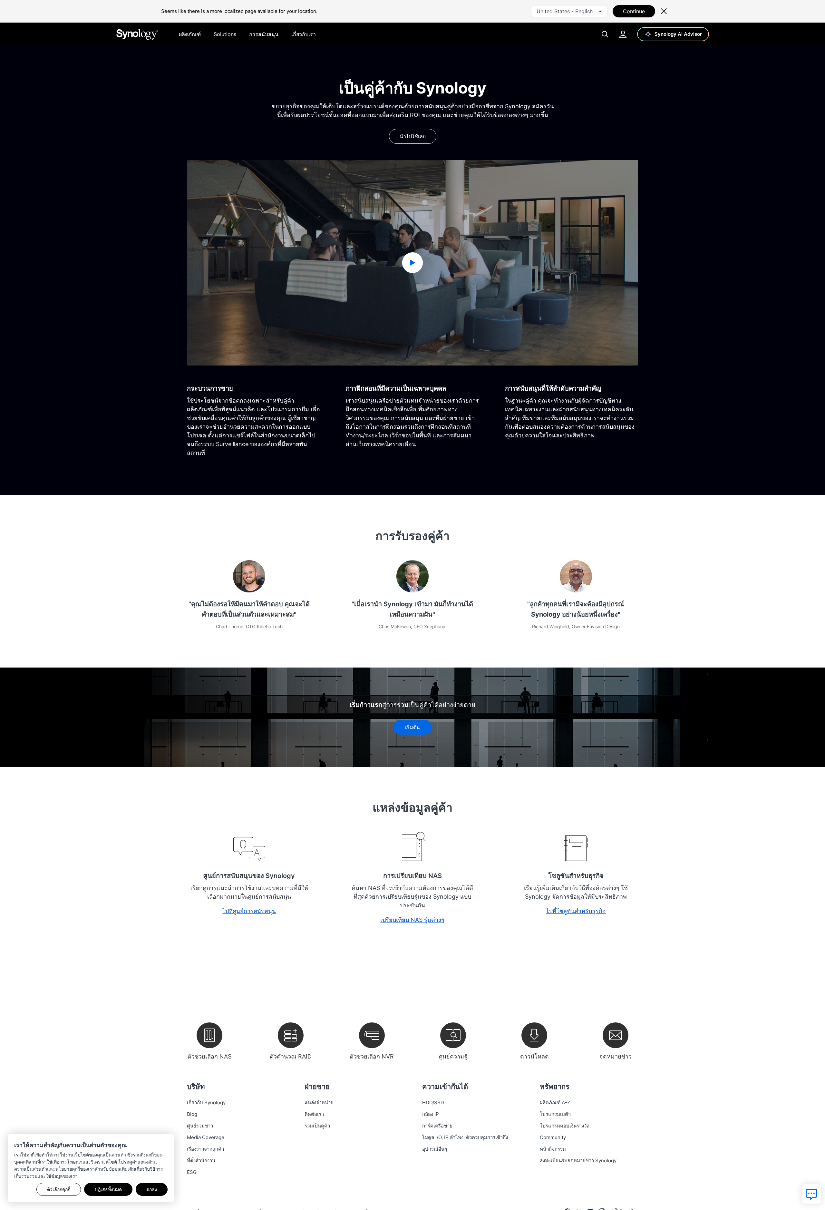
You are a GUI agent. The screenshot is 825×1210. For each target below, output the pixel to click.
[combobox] (569, 11)
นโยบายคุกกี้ (67, 1169)
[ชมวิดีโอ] (412, 262)
